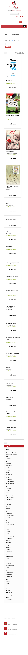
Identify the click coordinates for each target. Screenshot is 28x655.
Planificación (8, 563)
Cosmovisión (9, 246)
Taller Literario (9, 592)
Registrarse (19, 10)
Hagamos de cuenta (11, 218)
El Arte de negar (11, 627)
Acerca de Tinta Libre (9, 611)
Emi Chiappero (12, 653)
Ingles (7, 533)
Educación (8, 508)
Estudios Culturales (10, 515)
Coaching (8, 486)
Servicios (16, 611)
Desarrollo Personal (10, 497)
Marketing (8, 547)
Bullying (7, 472)
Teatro (7, 594)
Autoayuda (8, 463)
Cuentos (7, 492)
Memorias (8, 549)
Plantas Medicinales (10, 565)
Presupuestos (7, 613)
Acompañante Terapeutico (11, 452)
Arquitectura (8, 460)
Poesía (7, 567)
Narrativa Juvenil (9, 556)
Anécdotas (8, 458)
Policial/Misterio (9, 569)
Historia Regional (9, 526)
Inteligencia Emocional (10, 536)
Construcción (8, 488)
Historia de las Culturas (10, 524)
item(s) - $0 (18, 18)
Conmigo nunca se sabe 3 (12, 115)
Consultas (13, 613)
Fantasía (8, 517)
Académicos (8, 451)
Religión (7, 581)
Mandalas (8, 545)
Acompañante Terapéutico (11, 454)
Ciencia (7, 477)
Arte (7, 461)
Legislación (8, 542)
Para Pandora (9, 397)
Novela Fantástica (9, 560)
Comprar (7, 159)
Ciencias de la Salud (10, 481)
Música (7, 553)
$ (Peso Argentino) (14, 13)
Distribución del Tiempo (11, 501)
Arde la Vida (10, 623)
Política (7, 570)
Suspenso (8, 590)
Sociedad (8, 587)
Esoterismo (8, 511)
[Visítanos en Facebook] (5, 608)
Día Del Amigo (9, 499)
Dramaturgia (8, 504)
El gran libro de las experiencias (10, 307)
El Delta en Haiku (11, 632)
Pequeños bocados (10, 151)
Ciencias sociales (9, 485)
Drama (7, 502)
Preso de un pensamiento (12, 262)
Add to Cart (7, 88)
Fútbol (7, 522)
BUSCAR (8, 46)
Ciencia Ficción (9, 479)
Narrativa (8, 554)
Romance (8, 583)
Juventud (8, 540)
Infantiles (8, 531)
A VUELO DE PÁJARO (11, 427)
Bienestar (8, 469)
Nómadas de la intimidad (12, 353)
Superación (8, 588)
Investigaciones (9, 538)
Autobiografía (9, 465)
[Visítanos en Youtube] (11, 608)
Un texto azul (9, 383)
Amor (7, 456)
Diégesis (8, 367)
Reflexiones (8, 578)
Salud (7, 585)
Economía (8, 506)
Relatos (7, 579)
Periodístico (8, 562)
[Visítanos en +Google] (14, 608)
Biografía (8, 470)
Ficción (7, 519)
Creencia (8, 490)
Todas (7, 449)
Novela (7, 558)
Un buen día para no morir (12, 276)
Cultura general (9, 495)
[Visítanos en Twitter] (8, 608)
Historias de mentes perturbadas (11, 412)
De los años (9, 232)
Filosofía (7, 520)
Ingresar (13, 10)
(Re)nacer (8, 203)
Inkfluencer (8, 535)
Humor (7, 529)
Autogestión (8, 467)
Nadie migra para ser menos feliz (11, 79)
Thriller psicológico (10, 595)
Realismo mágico (9, 572)
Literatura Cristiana (10, 544)
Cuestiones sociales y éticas (11, 494)
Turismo (7, 597)
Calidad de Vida (9, 474)
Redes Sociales (9, 576)
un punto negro (9, 599)
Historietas (8, 528)
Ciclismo (7, 476)
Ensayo (7, 510)
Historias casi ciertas (11, 323)
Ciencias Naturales (10, 483)
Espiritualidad (9, 513)
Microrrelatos (9, 551)
